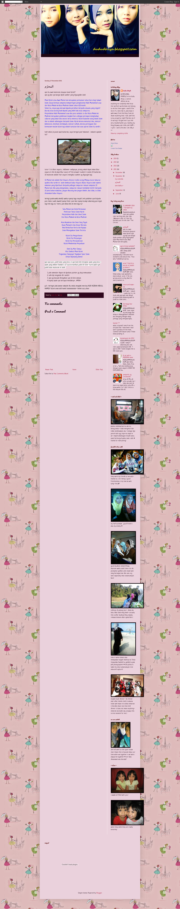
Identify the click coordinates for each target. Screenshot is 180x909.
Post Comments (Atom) (61, 374)
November (119, 176)
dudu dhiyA (127, 91)
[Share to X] (73, 295)
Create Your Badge (116, 148)
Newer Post (49, 370)
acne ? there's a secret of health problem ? (128, 265)
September (119, 190)
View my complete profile (119, 133)
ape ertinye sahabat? (127, 246)
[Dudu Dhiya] (112, 146)
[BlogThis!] (71, 295)
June (117, 194)
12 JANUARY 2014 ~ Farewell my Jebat (128, 208)
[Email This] (68, 295)
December (119, 173)
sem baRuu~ (119, 186)
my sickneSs (119, 179)
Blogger (99, 893)
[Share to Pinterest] (78, 295)
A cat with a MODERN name (128, 357)
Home (74, 370)
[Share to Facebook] (75, 295)
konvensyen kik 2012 (127, 338)
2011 (115, 169)
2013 (115, 162)
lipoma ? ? (116, 323)
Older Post (99, 370)
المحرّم (117, 182)
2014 (115, 159)
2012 (115, 166)
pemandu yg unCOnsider (127, 376)
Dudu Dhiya (114, 143)
